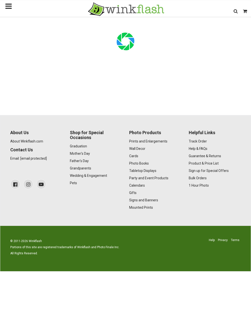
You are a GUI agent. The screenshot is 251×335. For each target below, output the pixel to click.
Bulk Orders (198, 178)
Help (212, 240)
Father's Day (79, 161)
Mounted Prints (141, 207)
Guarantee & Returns (205, 156)
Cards (133, 156)
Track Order (198, 141)
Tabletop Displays (142, 171)
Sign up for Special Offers (209, 171)
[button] (235, 11)
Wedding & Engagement (88, 176)
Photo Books (139, 163)
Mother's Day (80, 153)
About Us (19, 132)
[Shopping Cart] (245, 11)
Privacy (223, 240)
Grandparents (80, 168)
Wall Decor (137, 149)
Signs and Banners (143, 200)
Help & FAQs (198, 149)
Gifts (133, 193)
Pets (73, 183)
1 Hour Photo (199, 185)
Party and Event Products (148, 178)
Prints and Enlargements (148, 141)
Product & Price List (204, 163)
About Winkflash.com (26, 141)
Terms (235, 240)
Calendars (137, 185)
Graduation (78, 146)
